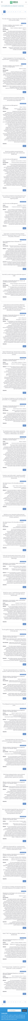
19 (2, 14)
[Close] (26, 1013)
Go (24, 52)
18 (25, 11)
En (26, 2)
